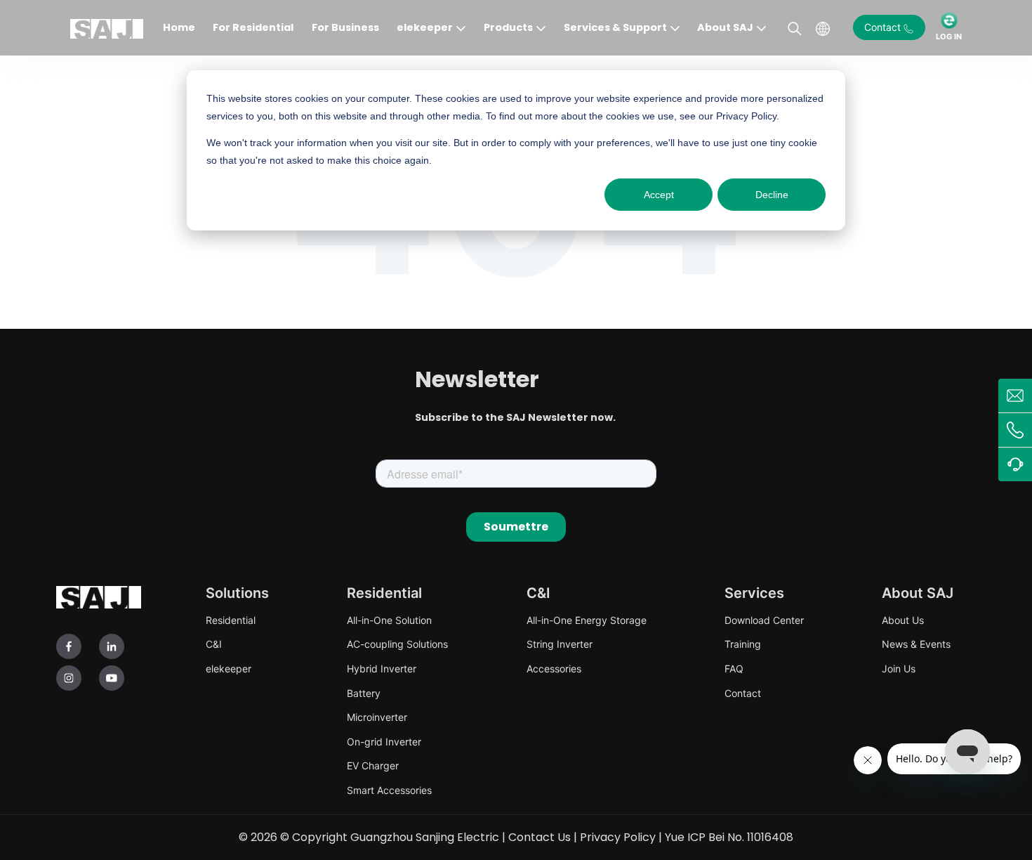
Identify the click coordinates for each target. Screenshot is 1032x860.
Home (179, 27)
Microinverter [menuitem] (377, 717)
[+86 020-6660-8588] (1015, 430)
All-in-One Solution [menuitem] (389, 620)
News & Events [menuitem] (916, 644)
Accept (659, 194)
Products (508, 27)
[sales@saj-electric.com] (1015, 395)
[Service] (1015, 464)
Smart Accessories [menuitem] (389, 790)
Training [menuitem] (743, 644)
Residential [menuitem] (231, 620)
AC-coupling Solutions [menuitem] (397, 644)
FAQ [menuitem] (734, 669)
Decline (771, 194)
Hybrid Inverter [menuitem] (381, 669)
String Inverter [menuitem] (560, 644)
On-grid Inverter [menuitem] (384, 742)
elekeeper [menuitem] (228, 669)
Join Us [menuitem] (898, 669)
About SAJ (725, 27)
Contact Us (539, 837)
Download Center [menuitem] (764, 620)
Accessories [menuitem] (554, 669)
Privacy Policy (618, 837)
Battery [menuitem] (364, 693)
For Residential (253, 27)
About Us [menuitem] (903, 620)
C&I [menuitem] (214, 644)
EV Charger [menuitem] (373, 765)
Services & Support (615, 27)
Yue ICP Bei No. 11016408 (729, 837)
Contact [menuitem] (743, 693)
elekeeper (425, 27)
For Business (345, 27)
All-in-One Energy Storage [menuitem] (587, 620)
